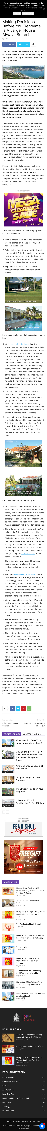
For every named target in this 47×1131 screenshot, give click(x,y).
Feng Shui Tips (7, 746)
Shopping (16, 1121)
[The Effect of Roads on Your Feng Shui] (8, 792)
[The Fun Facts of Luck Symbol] (8, 927)
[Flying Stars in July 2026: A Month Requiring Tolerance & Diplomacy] (8, 938)
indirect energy (28, 553)
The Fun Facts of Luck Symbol (28, 924)
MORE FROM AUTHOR (32, 734)
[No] (44, 9)
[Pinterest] (23, 708)
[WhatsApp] (29, 708)
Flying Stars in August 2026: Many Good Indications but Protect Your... (30, 914)
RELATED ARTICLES (12, 734)
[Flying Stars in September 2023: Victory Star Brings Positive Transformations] (8, 1061)
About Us (25, 1121)
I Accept (17, 14)
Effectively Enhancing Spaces (11, 724)
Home (9, 1121)
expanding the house (20, 344)
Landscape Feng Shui (8, 805)
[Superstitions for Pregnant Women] (8, 1049)
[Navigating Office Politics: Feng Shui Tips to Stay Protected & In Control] (8, 985)
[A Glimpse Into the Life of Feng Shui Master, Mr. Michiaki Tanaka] (8, 973)
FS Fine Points (7, 795)
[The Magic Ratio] (8, 950)
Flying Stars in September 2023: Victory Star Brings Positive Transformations (29, 1060)
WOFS (6, 39)
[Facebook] (12, 708)
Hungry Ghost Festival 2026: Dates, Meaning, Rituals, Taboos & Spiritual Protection (30, 890)
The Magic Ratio (23, 947)
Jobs (38, 1121)
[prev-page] (3, 812)
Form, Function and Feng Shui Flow (34, 724)
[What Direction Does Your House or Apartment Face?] (8, 743)
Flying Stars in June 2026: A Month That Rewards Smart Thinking (27, 960)
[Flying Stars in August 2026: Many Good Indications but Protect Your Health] (8, 915)
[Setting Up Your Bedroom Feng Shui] (8, 903)
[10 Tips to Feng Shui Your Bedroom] (8, 780)
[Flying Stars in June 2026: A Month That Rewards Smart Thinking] (8, 961)
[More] (33, 44)
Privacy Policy (28, 14)
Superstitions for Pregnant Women (30, 1046)
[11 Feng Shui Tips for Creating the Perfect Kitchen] (8, 803)
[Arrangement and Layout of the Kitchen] (8, 769)
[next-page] (7, 812)
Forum (32, 1121)
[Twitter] (18, 708)
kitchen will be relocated (25, 574)
